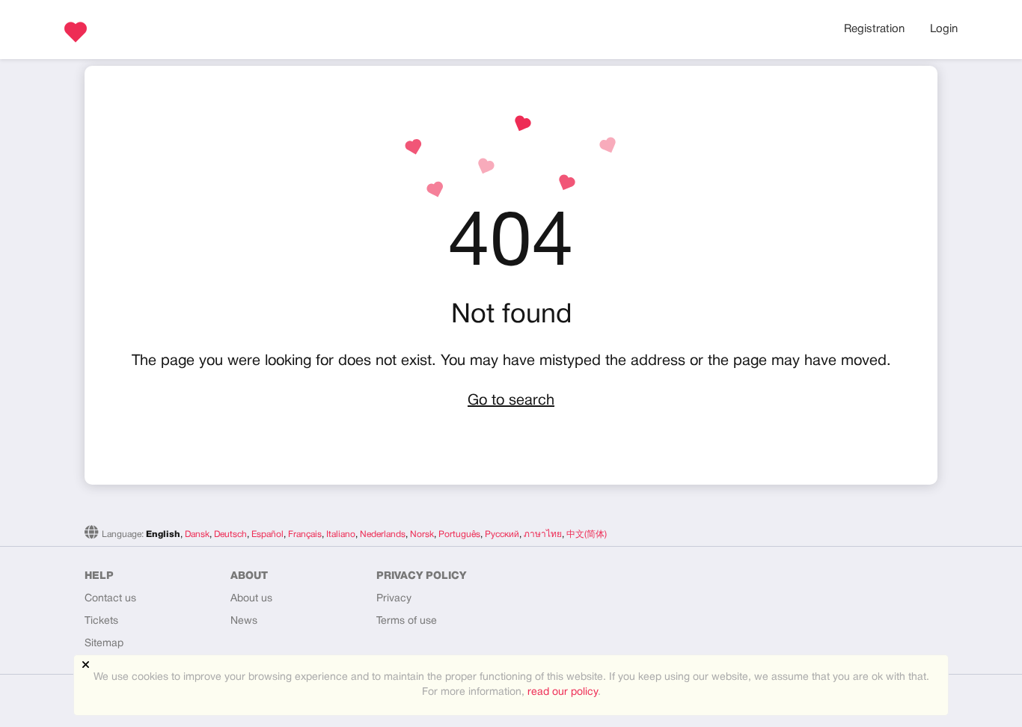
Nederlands (383, 534)
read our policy (562, 692)
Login (944, 29)
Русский (502, 534)
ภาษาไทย (543, 534)
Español (267, 534)
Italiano (340, 534)
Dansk (197, 534)
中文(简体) (586, 534)
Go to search (511, 401)
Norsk (422, 534)
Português (459, 534)
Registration (874, 29)
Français (305, 534)
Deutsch (230, 534)
